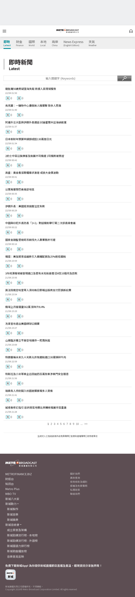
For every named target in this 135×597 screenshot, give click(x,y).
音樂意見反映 (15, 556)
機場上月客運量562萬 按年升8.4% (25, 307)
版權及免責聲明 (78, 485)
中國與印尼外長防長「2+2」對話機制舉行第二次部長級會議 (40, 223)
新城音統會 (12, 525)
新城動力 (11, 504)
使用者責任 (92, 435)
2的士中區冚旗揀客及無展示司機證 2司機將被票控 (34, 156)
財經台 (9, 479)
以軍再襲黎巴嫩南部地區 (19, 189)
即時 (7, 43)
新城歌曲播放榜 (17, 551)
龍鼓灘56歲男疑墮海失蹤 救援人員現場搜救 (30, 89)
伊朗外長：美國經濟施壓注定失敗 (25, 206)
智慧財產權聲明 (78, 435)
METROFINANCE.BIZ (18, 474)
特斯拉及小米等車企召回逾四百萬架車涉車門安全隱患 (37, 374)
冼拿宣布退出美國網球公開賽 (22, 323)
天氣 (93, 43)
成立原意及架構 (17, 530)
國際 (32, 43)
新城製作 (12, 509)
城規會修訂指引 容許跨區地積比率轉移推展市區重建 (35, 407)
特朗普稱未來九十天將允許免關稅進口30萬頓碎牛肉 (35, 357)
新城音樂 (12, 514)
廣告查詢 (75, 477)
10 (77, 423)
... (82, 423)
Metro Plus (12, 489)
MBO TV (10, 494)
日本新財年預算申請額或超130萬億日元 (28, 139)
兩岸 (55, 43)
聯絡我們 (75, 493)
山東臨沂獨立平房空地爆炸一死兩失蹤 (27, 340)
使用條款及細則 (78, 481)
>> (86, 423)
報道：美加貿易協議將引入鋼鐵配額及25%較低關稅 (35, 256)
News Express (73, 43)
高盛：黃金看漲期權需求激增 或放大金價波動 (32, 172)
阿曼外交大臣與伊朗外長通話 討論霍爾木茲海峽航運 (35, 122)
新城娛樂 (12, 519)
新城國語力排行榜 (18, 546)
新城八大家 (12, 499)
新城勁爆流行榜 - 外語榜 (22, 540)
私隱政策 (75, 489)
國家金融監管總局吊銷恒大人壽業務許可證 (30, 240)
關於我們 (75, 473)
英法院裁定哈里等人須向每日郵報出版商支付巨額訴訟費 (38, 290)
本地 (43, 43)
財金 (19, 43)
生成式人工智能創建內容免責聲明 (53, 435)
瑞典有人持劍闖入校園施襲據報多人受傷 (29, 391)
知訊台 (9, 484)
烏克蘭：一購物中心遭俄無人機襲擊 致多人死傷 (33, 105)
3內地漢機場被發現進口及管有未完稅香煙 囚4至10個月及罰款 (41, 273)
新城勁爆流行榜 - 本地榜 (22, 535)
